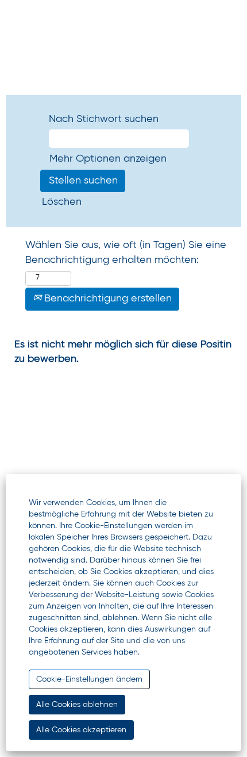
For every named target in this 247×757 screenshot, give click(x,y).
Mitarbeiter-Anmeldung (47, 70)
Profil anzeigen (50, 39)
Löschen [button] (62, 202)
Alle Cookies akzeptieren (81, 730)
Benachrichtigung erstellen (106, 298)
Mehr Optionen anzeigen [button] (108, 159)
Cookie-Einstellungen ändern (89, 679)
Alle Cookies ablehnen (77, 705)
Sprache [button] (42, 16)
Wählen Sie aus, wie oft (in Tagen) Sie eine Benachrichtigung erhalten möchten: (125, 252)
